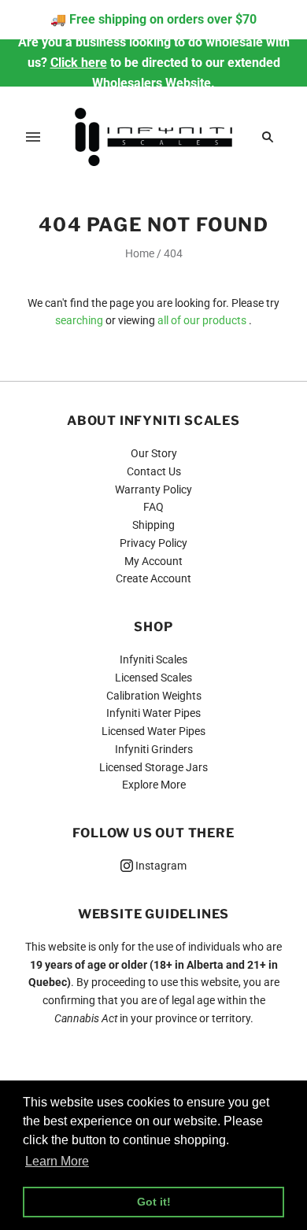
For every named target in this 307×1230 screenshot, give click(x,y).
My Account (153, 561)
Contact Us (154, 471)
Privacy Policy (153, 543)
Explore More (154, 784)
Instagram (160, 865)
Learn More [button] (57, 1161)
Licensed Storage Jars (153, 767)
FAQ (153, 506)
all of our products (201, 320)
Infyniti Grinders (154, 749)
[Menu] (33, 137)
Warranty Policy (153, 489)
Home (139, 253)
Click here (78, 62)
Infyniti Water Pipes (153, 713)
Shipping (153, 525)
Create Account (153, 578)
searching (79, 320)
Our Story (154, 453)
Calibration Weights (154, 695)
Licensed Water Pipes (153, 731)
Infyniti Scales (153, 659)
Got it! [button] (154, 1201)
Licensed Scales (153, 677)
